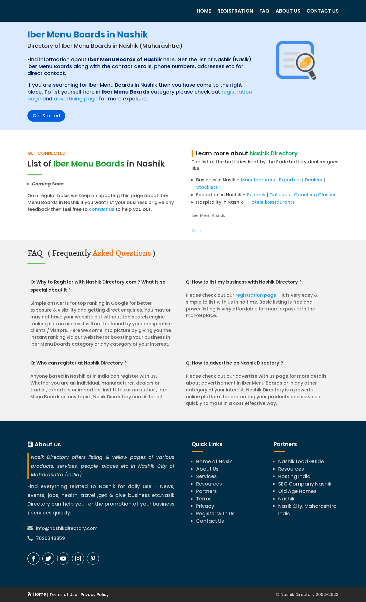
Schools (256, 194)
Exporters (290, 180)
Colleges (279, 194)
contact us (101, 209)
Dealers (313, 180)
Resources (209, 483)
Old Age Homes (297, 491)
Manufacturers (258, 180)
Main (196, 230)
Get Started (46, 115)
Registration (235, 10)
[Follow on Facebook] (33, 559)
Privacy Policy (94, 594)
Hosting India (294, 476)
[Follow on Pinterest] (93, 559)
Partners (206, 491)
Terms (204, 498)
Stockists (207, 187)
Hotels (255, 202)
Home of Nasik (214, 461)
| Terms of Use (61, 594)
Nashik (286, 498)
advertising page (76, 98)
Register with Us (215, 513)
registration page (255, 295)
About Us (288, 10)
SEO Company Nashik (304, 483)
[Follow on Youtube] (63, 559)
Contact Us (323, 10)
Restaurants (280, 202)
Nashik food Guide (301, 461)
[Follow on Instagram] (78, 559)
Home (204, 10)
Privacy (205, 506)
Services (206, 476)
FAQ (264, 10)
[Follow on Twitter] (48, 559)
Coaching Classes (315, 194)
